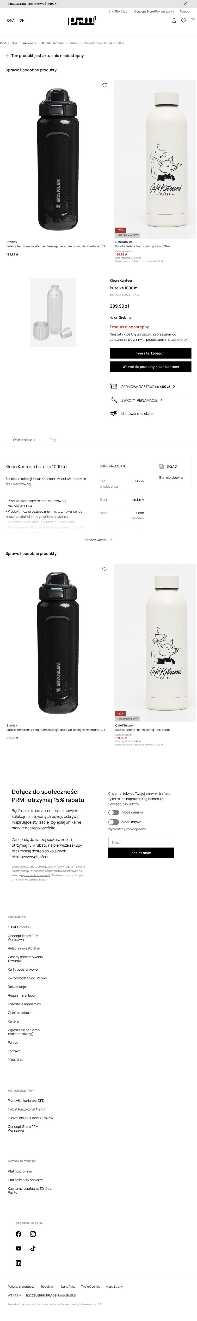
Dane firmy (68, 1068)
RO (53, 1077)
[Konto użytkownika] (170, 14)
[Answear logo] (83, 14)
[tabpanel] (98, 478)
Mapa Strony (114, 1068)
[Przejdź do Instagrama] (36, 1047)
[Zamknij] (185, 4)
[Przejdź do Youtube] (50, 1047)
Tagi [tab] (53, 423)
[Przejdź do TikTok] (64, 1047)
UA (60, 1077)
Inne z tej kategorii (151, 336)
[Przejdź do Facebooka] (21, 1047)
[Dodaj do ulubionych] (105, 69)
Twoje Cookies (90, 1068)
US (74, 1077)
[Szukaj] (161, 14)
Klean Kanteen (121, 263)
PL (49, 1077)
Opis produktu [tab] (24, 423)
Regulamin (48, 1068)
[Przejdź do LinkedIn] (79, 1047)
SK (56, 1077)
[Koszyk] (189, 14)
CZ (32, 1077)
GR (39, 1077)
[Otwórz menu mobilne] (12, 14)
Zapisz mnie (141, 834)
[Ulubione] (180, 14)
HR (43, 1077)
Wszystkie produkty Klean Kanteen (151, 349)
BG (28, 1077)
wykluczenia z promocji (35, 857)
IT (46, 1077)
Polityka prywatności (21, 1068)
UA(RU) (67, 1077)
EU (35, 1077)
